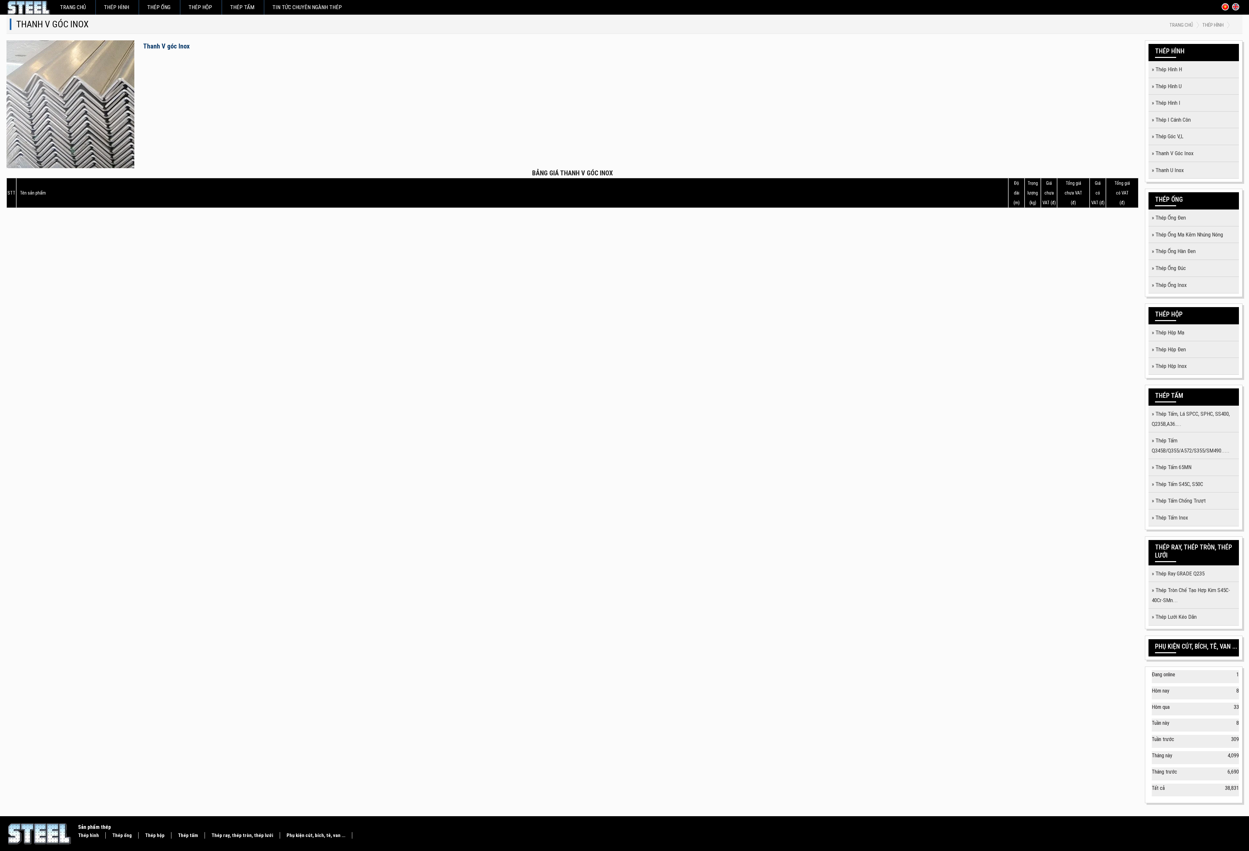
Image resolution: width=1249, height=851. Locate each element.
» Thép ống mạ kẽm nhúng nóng (1187, 234)
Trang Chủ (1181, 25)
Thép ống (158, 7)
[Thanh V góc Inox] (70, 104)
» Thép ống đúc (1169, 268)
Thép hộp (200, 7)
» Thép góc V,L (1167, 136)
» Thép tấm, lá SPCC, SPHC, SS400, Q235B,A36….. (1191, 419)
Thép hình (116, 7)
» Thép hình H (1167, 69)
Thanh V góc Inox (166, 46)
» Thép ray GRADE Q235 (1178, 573)
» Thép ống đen (1169, 217)
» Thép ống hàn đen (1174, 251)
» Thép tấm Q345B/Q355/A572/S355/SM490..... (1190, 445)
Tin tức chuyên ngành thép (307, 7)
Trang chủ (73, 7)
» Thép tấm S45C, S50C (1177, 484)
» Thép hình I (1166, 103)
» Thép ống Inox (1169, 285)
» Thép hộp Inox (1169, 366)
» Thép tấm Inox (1170, 517)
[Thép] (39, 833)
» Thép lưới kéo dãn (1174, 617)
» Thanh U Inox (1168, 170)
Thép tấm (242, 7)
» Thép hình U (1167, 86)
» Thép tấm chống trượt (1179, 500)
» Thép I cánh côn (1171, 119)
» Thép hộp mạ (1168, 332)
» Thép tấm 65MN (1171, 467)
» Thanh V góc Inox (1172, 153)
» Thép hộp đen (1169, 349)
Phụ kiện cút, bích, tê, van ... (1196, 646)
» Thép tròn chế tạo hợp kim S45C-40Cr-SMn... (1191, 595)
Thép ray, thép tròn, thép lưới (242, 835)
